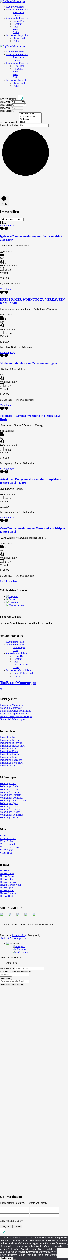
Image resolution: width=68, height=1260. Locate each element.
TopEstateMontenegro (18, 683)
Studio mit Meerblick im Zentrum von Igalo (28, 363)
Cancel (18, 1226)
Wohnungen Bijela (9, 792)
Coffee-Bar (18, 21)
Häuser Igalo (6, 887)
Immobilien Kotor (9, 751)
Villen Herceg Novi (10, 847)
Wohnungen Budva (9, 786)
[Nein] (14, 1259)
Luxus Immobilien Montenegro (15, 710)
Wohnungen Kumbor (10, 809)
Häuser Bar (5, 870)
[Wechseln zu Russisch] (12, 602)
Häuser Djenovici (9, 882)
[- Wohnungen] (30, 119)
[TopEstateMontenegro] (12, 1)
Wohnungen (19, 647)
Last (15, 581)
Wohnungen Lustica (10, 812)
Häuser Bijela (7, 879)
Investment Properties (17, 35)
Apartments (18, 12)
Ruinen (16, 676)
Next (10, 581)
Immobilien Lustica (9, 754)
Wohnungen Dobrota (10, 794)
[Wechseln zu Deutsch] (11, 599)
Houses (16, 15)
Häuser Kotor (7, 890)
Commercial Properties (17, 18)
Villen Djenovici (8, 844)
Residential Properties (17, 9)
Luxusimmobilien (15, 641)
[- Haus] (30, 122)
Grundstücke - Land (23, 673)
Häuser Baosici (7, 876)
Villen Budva (6, 841)
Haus (15, 650)
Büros (16, 667)
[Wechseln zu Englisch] (12, 596)
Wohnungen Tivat (9, 817)
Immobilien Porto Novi (11, 762)
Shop (15, 29)
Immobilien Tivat (8, 765)
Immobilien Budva (9, 740)
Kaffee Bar (18, 656)
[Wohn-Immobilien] (30, 116)
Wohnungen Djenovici (11, 797)
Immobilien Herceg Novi (12, 745)
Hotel (15, 26)
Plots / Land (19, 38)
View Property (7, 225)
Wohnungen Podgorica (11, 814)
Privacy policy (19, 935)
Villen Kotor (6, 849)
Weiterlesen (6, 1258)
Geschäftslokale (20, 664)
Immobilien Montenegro (12, 705)
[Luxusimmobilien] (30, 114)
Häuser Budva (7, 873)
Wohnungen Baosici (10, 789)
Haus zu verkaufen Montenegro (16, 716)
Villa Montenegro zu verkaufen (15, 713)
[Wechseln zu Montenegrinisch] (16, 605)
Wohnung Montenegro (11, 708)
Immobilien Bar (8, 737)
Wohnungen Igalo (9, 803)
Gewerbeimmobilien (16, 653)
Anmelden (5, 978)
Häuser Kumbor (8, 893)
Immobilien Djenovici (11, 742)
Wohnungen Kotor (9, 806)
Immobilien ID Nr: (9, 125)
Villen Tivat (6, 852)
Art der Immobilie (9, 122)
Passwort (4, 971)
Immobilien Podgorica (11, 760)
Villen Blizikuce (8, 838)
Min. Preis (5, 101)
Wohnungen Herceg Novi (13, 800)
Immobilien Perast (9, 757)
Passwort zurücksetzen (12, 984)
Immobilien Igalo (8, 748)
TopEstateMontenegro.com (13, 938)
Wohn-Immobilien (15, 644)
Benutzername (7, 968)
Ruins (16, 41)
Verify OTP (6, 1226)
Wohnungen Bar (8, 783)
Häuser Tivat (6, 896)
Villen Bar (5, 835)
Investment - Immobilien (18, 670)
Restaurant (18, 23)
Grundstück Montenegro (12, 719)
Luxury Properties (15, 6)
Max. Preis (5, 104)
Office (16, 32)
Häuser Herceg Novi (10, 884)
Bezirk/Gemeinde (9, 99)
